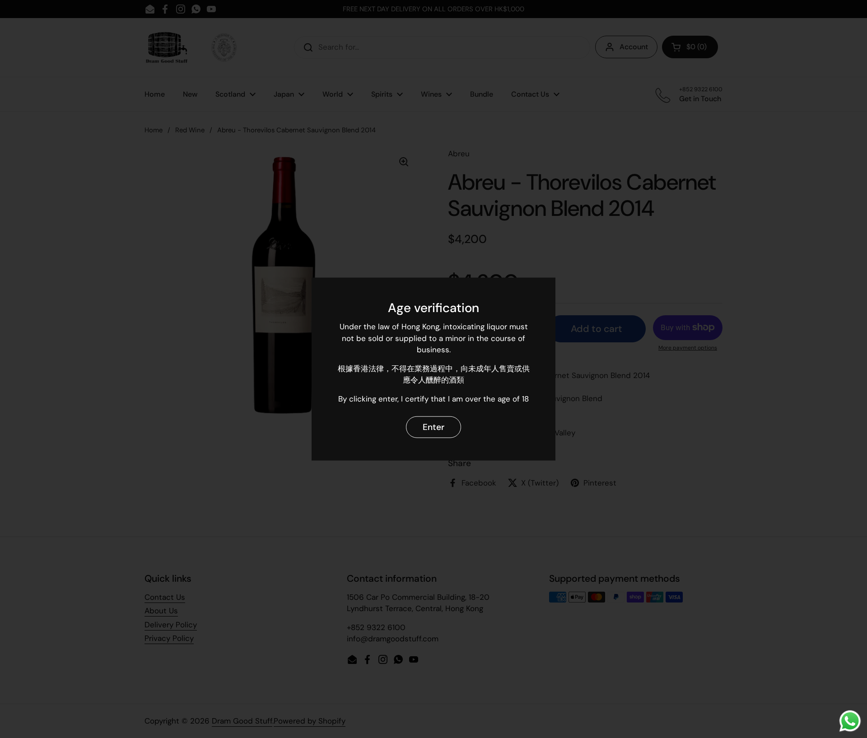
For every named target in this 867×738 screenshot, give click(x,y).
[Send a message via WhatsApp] (850, 721)
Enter (433, 426)
